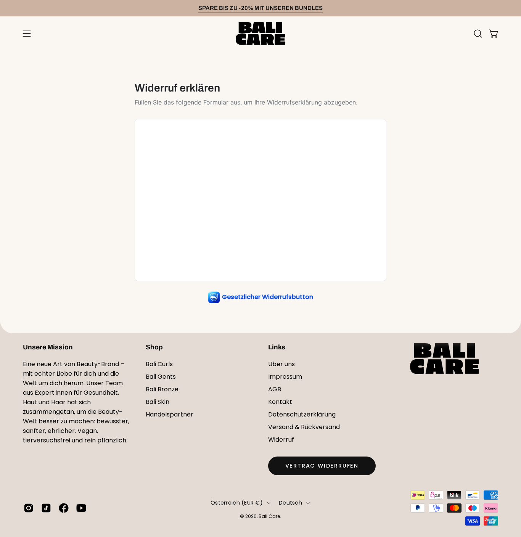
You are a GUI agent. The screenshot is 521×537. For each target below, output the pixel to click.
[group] (260, 8)
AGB (274, 389)
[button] (478, 34)
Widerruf (281, 439)
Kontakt (280, 401)
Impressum (285, 376)
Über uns (281, 364)
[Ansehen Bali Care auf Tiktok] (46, 508)
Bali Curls (159, 364)
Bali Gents (161, 376)
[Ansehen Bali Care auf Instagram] (28, 508)
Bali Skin (157, 401)
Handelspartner (169, 414)
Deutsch (290, 502)
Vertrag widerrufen (322, 465)
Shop (154, 347)
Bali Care (269, 516)
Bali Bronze (162, 389)
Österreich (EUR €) (237, 502)
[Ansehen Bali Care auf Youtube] (81, 508)
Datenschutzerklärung (302, 414)
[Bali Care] (260, 33)
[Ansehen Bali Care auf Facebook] (63, 508)
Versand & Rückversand (304, 427)
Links (276, 347)
